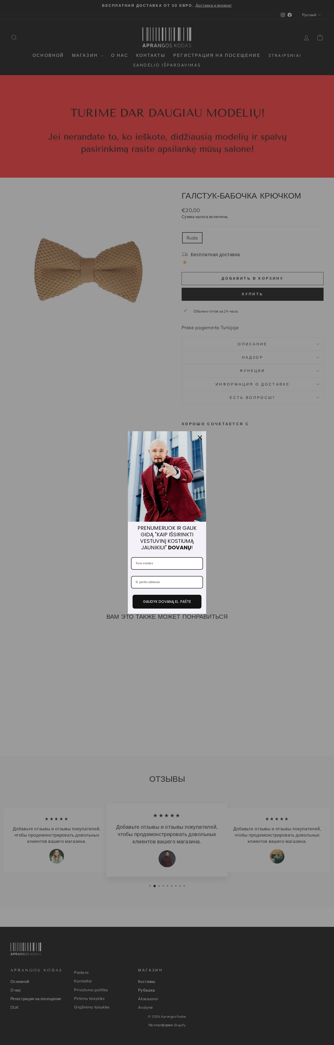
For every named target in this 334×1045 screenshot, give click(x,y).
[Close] (200, 437)
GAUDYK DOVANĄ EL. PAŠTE (167, 601)
